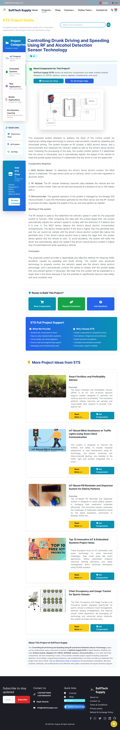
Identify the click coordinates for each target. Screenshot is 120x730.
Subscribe (22, 699)
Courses (69, 10)
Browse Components (15, 201)
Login (115, 3)
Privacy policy (96, 708)
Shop (57, 10)
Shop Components (42, 306)
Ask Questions (100, 306)
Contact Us (101, 10)
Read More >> (78, 415)
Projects (46, 10)
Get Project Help (80, 81)
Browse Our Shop (50, 81)
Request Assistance (71, 306)
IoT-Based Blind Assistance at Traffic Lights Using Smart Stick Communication (90, 434)
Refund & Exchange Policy (101, 712)
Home (35, 10)
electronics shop (62, 661)
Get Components (102, 415)
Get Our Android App (76, 707)
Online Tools (85, 10)
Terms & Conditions (98, 705)
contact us (76, 661)
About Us (94, 697)
